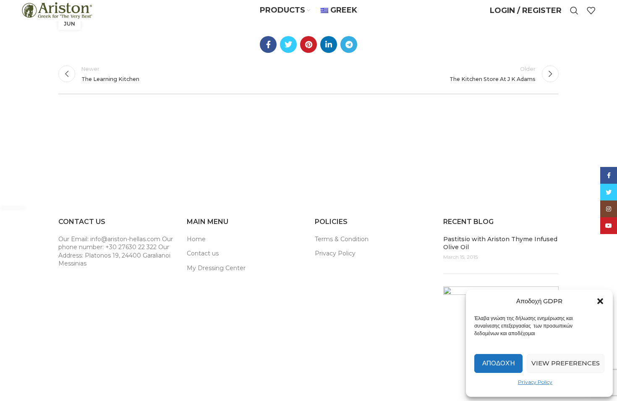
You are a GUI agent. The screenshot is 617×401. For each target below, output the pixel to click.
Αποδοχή (498, 363)
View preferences (565, 363)
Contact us (203, 253)
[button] (600, 301)
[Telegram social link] (348, 44)
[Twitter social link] (288, 44)
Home (196, 239)
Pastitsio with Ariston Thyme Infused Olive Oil (500, 243)
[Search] (574, 10)
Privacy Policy (535, 382)
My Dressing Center (216, 268)
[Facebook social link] (268, 44)
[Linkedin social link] (328, 44)
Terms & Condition (342, 239)
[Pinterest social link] (308, 44)
